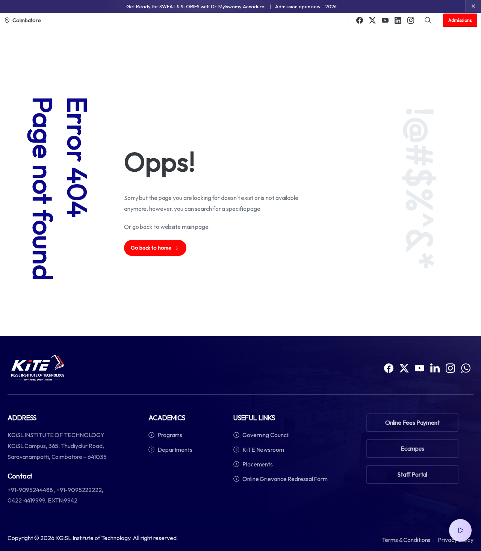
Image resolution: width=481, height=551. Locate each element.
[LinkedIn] (398, 20)
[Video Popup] (460, 530)
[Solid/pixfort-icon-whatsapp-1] (465, 367)
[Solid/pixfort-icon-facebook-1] (388, 367)
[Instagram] (410, 20)
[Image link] (37, 368)
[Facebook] (359, 20)
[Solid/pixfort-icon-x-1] (404, 367)
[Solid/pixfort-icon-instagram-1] (450, 367)
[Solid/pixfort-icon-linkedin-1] (435, 367)
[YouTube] (385, 20)
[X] (372, 20)
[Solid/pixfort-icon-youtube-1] (419, 367)
